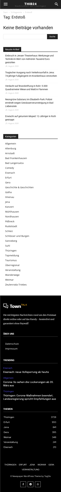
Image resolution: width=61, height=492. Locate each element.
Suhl (7, 245)
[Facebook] (23, 484)
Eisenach (10, 172)
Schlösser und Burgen (17, 235)
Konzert (9, 206)
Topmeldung (12, 255)
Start (5, 12)
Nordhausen (12, 216)
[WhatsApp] (38, 484)
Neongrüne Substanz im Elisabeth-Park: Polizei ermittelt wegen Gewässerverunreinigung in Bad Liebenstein (29, 102)
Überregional (12, 265)
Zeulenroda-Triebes (16, 284)
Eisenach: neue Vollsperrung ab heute (26, 372)
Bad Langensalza (14, 163)
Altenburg (10, 148)
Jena (7, 201)
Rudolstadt (11, 226)
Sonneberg (11, 240)
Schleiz (9, 231)
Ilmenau (9, 197)
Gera (7, 182)
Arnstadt (10, 153)
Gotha (8, 192)
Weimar (9, 279)
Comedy (9, 167)
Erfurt (8, 177)
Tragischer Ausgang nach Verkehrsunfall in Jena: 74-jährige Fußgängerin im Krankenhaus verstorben (31, 74)
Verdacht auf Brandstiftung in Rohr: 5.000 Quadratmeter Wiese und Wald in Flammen (26, 88)
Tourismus (11, 260)
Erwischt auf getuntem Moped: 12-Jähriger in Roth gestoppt (30, 118)
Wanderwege (12, 274)
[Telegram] (30, 484)
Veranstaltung (12, 270)
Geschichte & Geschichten (19, 187)
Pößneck (9, 221)
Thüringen (11, 250)
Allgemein (10, 143)
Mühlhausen (12, 211)
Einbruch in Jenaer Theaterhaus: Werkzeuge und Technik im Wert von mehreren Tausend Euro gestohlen (29, 59)
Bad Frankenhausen (16, 158)
